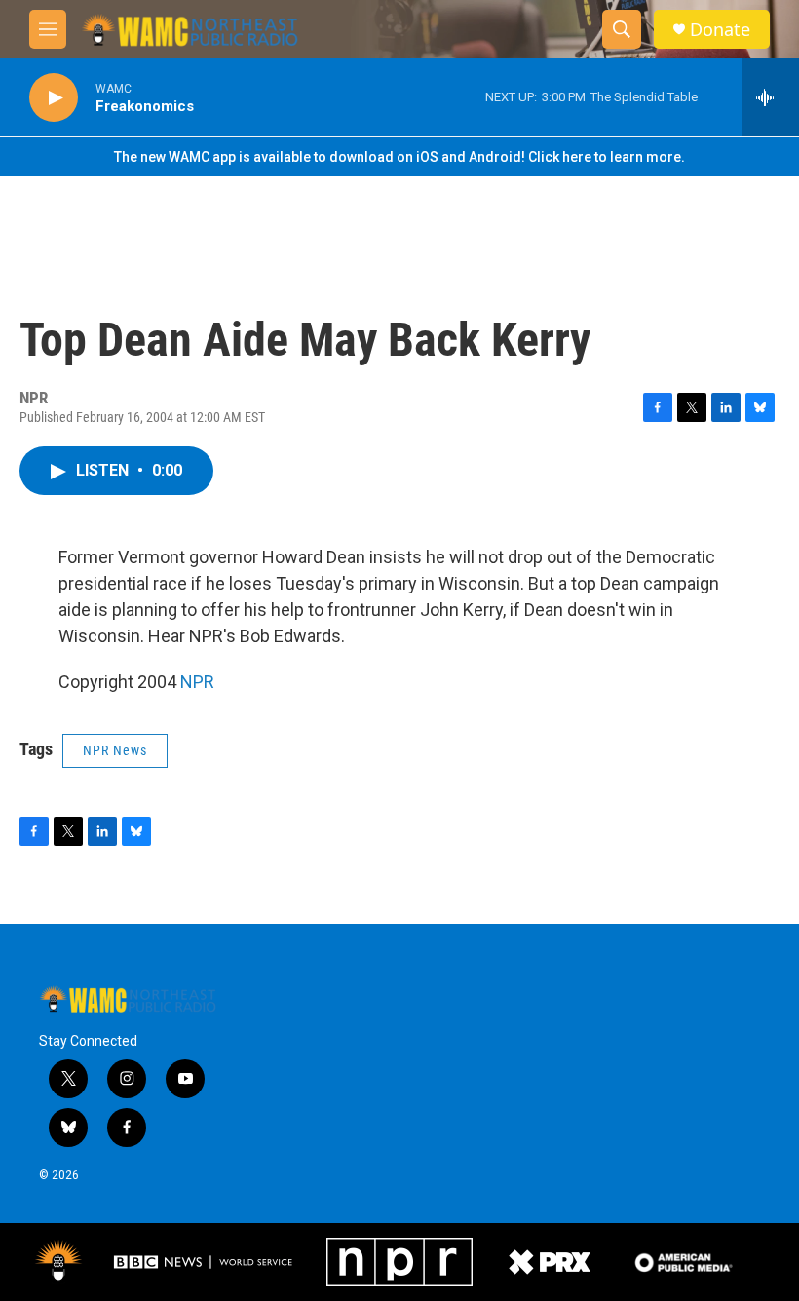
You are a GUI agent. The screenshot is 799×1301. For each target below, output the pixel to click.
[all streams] (770, 97)
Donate (720, 29)
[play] (53, 98)
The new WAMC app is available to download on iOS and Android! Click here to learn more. (399, 157)
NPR (197, 681)
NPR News (115, 750)
